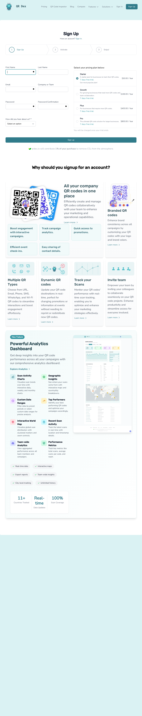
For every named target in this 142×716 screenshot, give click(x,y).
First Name (10, 67)
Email (8, 84)
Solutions (106, 6)
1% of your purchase (65, 148)
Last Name (42, 67)
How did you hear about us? (18, 119)
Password (10, 102)
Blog (72, 6)
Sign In (119, 6)
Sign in (79, 38)
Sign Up (131, 6)
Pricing (44, 6)
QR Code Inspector (58, 6)
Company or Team (46, 84)
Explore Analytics (19, 369)
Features (92, 6)
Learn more (69, 222)
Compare (81, 6)
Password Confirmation (48, 102)
